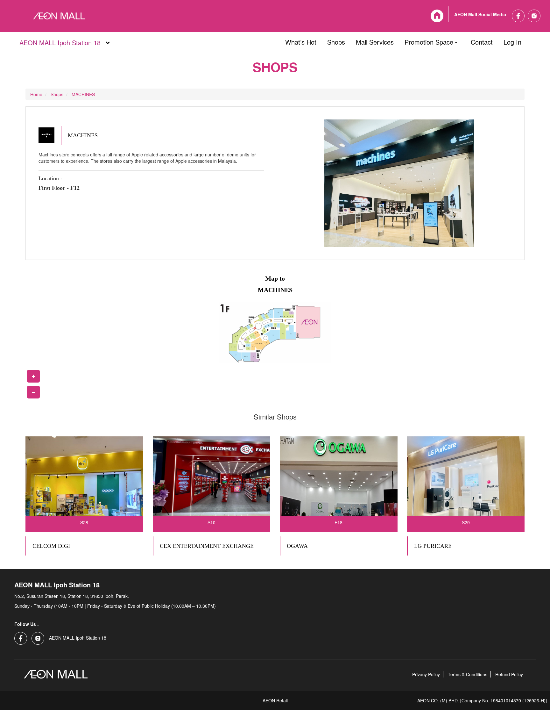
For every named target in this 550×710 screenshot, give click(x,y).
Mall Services (375, 40)
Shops (336, 40)
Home (36, 94)
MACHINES (83, 94)
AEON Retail (275, 700)
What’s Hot (300, 40)
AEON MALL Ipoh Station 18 (59, 43)
